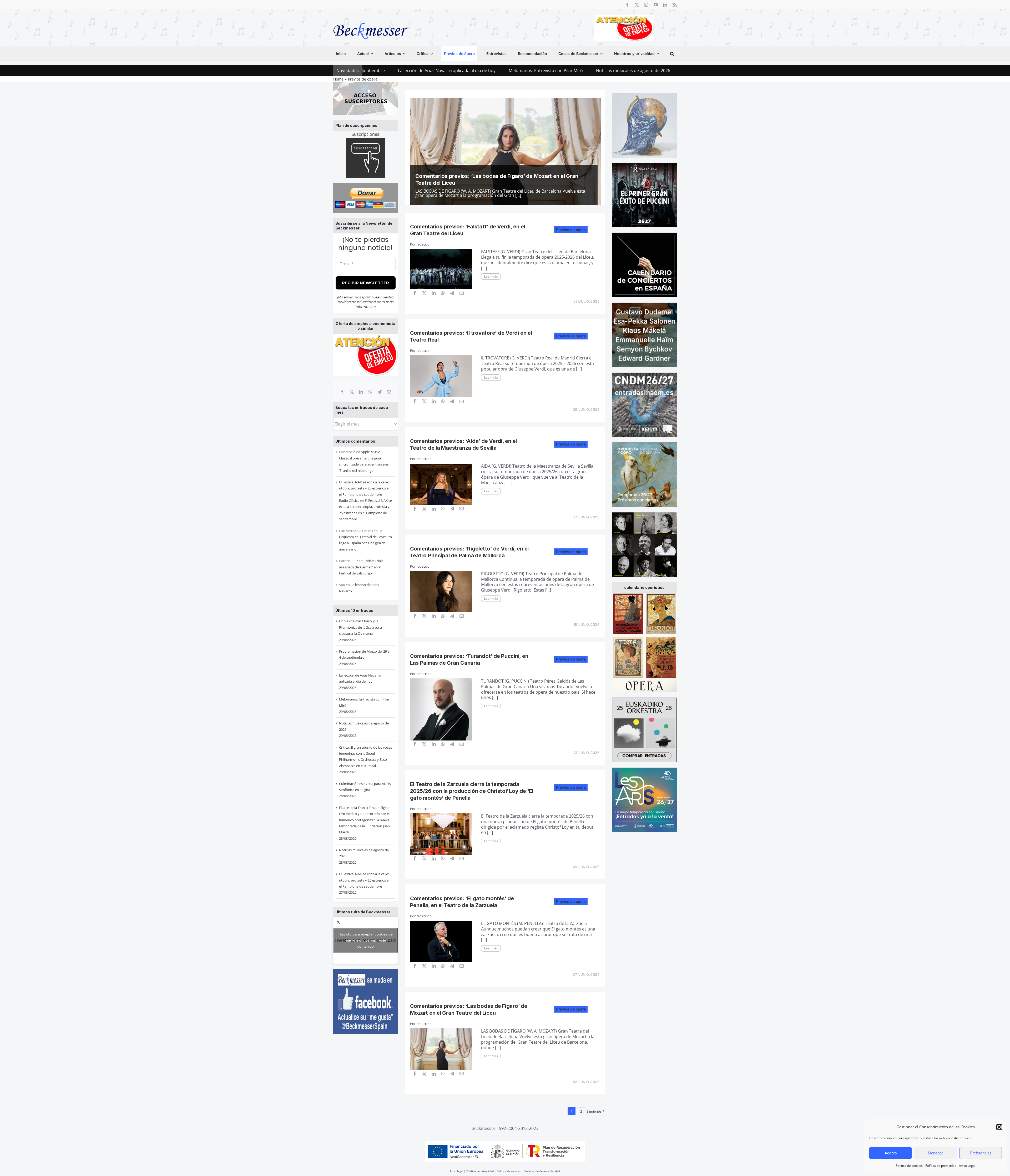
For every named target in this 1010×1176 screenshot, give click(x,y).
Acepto (891, 1153)
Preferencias (981, 1153)
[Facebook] (342, 392)
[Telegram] (379, 392)
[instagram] (646, 5)
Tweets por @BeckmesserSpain (365, 940)
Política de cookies (909, 1165)
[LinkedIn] (361, 392)
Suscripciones (365, 134)
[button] (999, 1127)
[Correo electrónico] (389, 392)
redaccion (424, 244)
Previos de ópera (571, 229)
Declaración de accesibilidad (542, 1171)
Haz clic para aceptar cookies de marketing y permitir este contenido (366, 940)
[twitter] (637, 5)
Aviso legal (456, 1171)
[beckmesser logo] (370, 19)
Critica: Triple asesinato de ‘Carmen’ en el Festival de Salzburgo (361, 567)
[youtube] (656, 5)
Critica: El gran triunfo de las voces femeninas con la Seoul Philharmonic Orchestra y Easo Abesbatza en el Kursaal (675, 70)
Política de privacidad (940, 1165)
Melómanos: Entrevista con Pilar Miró (424, 70)
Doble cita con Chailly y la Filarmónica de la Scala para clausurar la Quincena (360, 627)
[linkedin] (665, 5)
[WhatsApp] (370, 392)
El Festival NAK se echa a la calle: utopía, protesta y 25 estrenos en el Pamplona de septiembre (365, 880)
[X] (351, 392)
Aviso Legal (967, 1165)
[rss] (675, 5)
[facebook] (627, 5)
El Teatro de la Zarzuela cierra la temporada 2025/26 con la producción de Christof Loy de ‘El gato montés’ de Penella (471, 791)
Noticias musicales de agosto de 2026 (512, 70)
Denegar (935, 1153)
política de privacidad (357, 302)
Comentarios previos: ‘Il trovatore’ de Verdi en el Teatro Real (491, 183)
